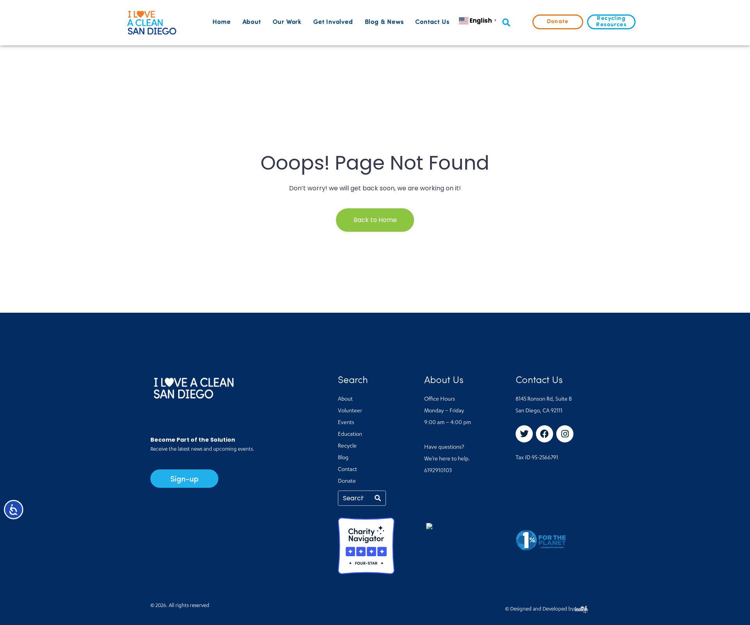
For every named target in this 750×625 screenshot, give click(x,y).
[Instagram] (564, 433)
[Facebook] (544, 433)
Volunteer (350, 411)
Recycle (347, 446)
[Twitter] (524, 433)
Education (350, 435)
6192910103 (438, 471)
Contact (347, 470)
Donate (347, 481)
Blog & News (384, 22)
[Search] (378, 498)
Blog (343, 458)
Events (346, 423)
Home (221, 22)
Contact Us (432, 22)
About (252, 22)
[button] (506, 23)
